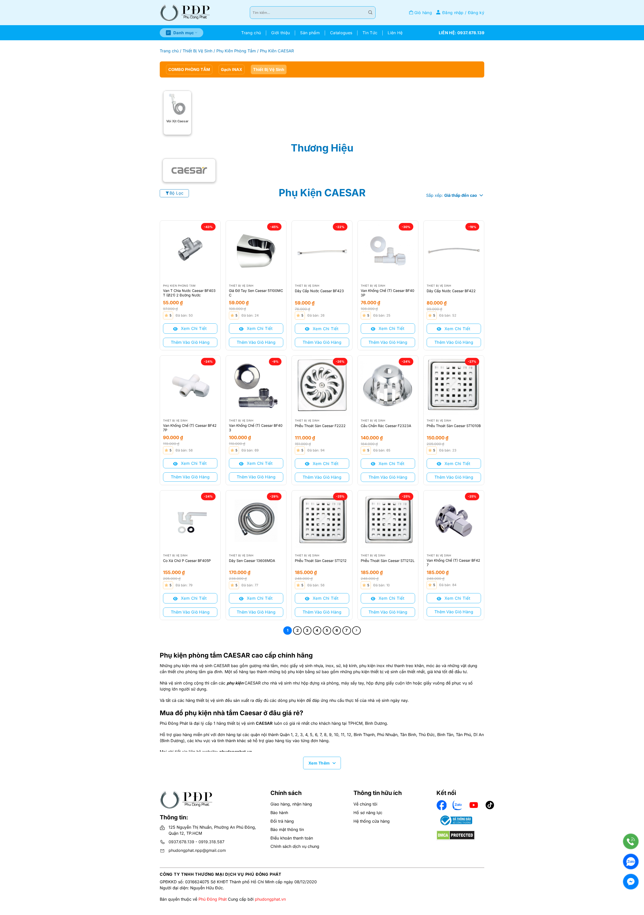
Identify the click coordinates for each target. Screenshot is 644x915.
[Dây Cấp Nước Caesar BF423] (322, 251)
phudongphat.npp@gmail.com (197, 850)
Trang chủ (251, 32)
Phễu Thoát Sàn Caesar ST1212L (388, 560)
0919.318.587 (211, 841)
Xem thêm (319, 763)
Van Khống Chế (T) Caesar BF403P (387, 292)
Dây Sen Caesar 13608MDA (252, 560)
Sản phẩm (310, 32)
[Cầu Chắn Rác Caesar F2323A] (388, 386)
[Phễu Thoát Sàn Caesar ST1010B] (454, 386)
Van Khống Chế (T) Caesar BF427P (190, 427)
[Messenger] (631, 881)
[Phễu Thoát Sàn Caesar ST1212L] (388, 520)
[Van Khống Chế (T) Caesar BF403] (256, 386)
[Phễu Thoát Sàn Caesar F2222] (322, 386)
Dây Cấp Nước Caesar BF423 (319, 291)
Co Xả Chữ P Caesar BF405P (187, 560)
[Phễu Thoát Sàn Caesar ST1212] (322, 520)
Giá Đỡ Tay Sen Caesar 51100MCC (256, 292)
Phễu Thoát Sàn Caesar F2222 (320, 426)
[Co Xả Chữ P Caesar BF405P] (190, 520)
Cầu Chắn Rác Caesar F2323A (386, 426)
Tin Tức (370, 32)
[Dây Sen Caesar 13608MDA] (256, 520)
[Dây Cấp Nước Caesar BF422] (454, 251)
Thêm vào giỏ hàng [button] (190, 342)
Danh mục (183, 32)
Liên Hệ (395, 32)
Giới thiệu (280, 32)
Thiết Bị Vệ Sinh (197, 50)
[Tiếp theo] (356, 630)
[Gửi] (370, 12)
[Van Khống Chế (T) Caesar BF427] (454, 520)
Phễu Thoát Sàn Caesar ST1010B (454, 426)
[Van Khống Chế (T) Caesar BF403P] (388, 251)
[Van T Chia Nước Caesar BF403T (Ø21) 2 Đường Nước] (190, 251)
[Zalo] (631, 861)
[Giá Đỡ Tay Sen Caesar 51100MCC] (256, 251)
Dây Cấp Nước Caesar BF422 (451, 291)
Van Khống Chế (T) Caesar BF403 (256, 427)
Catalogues (341, 32)
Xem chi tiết (193, 328)
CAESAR (264, 723)
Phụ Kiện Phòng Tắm (236, 50)
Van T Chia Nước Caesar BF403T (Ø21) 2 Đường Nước (189, 292)
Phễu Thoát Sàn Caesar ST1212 (321, 560)
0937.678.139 (181, 841)
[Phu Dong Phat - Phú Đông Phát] (185, 12)
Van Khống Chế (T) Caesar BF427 (453, 562)
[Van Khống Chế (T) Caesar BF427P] (190, 386)
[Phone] (631, 841)
